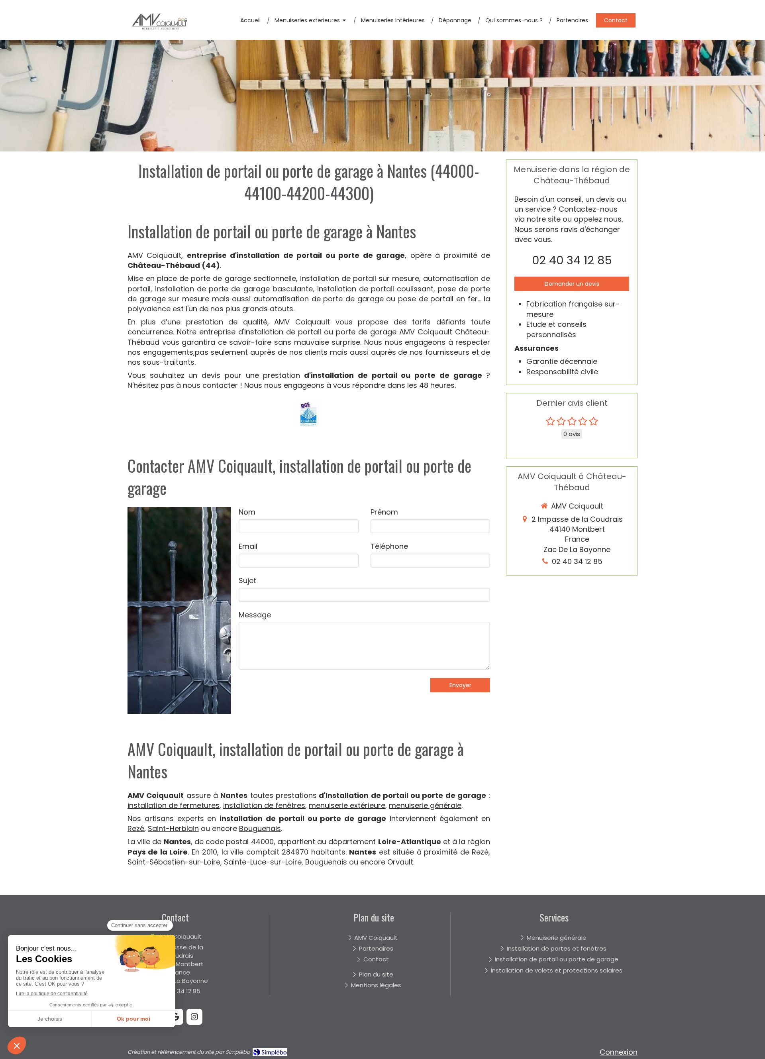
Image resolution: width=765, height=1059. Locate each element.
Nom (247, 512)
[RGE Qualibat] (309, 414)
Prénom (384, 512)
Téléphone (389, 546)
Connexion (619, 1052)
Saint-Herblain (173, 828)
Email (248, 546)
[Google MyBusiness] (175, 1017)
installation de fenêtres (264, 805)
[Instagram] (194, 1017)
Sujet (247, 580)
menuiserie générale (425, 805)
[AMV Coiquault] (159, 36)
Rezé (136, 828)
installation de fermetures (174, 805)
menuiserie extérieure (347, 805)
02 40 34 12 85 (572, 260)
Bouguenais (260, 828)
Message (255, 615)
